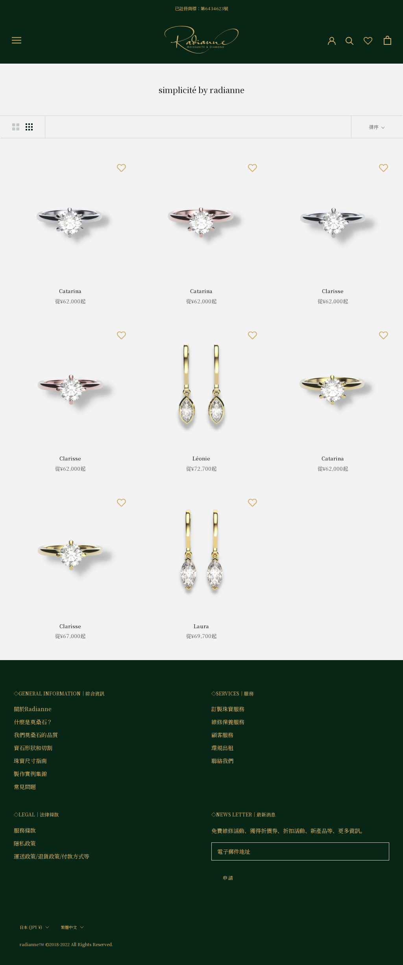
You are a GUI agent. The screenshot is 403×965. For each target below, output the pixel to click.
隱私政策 (25, 843)
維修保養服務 (227, 722)
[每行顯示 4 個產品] (29, 126)
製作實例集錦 (30, 774)
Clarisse (333, 291)
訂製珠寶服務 (227, 709)
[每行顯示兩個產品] (15, 126)
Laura (201, 626)
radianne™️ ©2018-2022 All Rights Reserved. (66, 944)
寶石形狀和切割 (33, 748)
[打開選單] (16, 40)
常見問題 (25, 787)
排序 (374, 126)
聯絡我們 (222, 761)
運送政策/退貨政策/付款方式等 (51, 856)
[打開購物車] (387, 40)
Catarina (70, 291)
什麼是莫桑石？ (33, 722)
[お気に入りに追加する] (121, 167)
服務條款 (25, 830)
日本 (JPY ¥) (31, 927)
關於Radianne (33, 709)
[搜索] (350, 40)
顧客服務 (222, 735)
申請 (228, 877)
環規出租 (222, 748)
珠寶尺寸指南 (30, 761)
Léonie (201, 458)
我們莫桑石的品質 (36, 735)
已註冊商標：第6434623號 (201, 8)
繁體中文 (69, 927)
